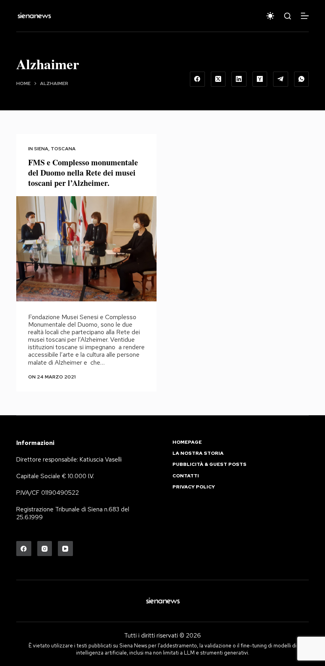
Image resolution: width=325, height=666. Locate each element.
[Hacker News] (260, 79)
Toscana (63, 149)
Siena (41, 149)
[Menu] (305, 16)
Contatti (185, 476)
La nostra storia (198, 453)
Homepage (187, 442)
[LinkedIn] (239, 79)
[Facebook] (197, 79)
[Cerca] (287, 16)
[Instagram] (44, 548)
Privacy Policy (193, 487)
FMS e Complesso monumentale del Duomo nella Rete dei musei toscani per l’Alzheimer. (83, 173)
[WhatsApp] (301, 79)
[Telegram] (280, 79)
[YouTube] (65, 548)
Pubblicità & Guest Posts (209, 464)
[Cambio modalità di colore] (270, 16)
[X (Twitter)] (218, 79)
